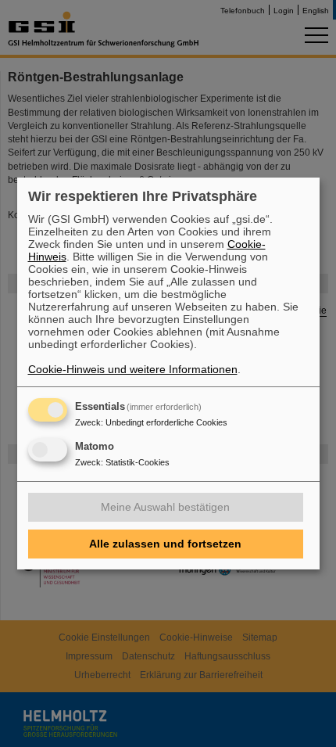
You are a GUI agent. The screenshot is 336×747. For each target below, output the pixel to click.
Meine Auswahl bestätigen (165, 507)
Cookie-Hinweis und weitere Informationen (133, 369)
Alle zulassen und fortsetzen (165, 543)
